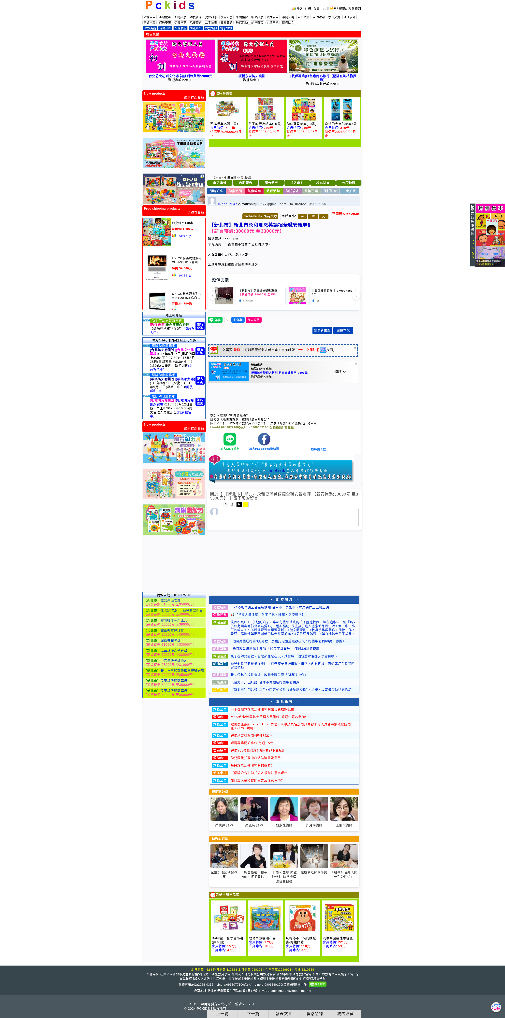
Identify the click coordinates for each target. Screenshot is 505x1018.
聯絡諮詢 (314, 1014)
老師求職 (149, 22)
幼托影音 (257, 22)
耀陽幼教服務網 (350, 8)
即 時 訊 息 (284, 599)
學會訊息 (226, 17)
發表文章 (284, 1014)
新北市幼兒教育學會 (167, 320)
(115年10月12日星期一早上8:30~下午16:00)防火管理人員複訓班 (172, 408)
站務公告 (149, 17)
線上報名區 (174, 315)
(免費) (320, 350)
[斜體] (232, 504)
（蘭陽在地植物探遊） (172, 328)
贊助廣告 (273, 17)
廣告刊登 (219, 978)
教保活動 (242, 22)
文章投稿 (186, 978)
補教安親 (165, 22)
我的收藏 (345, 1014)
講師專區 (165, 28)
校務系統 (180, 28)
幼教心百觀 (220, 838)
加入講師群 (202, 978)
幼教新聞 (196, 17)
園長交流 (303, 17)
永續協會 (242, 17)
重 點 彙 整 (284, 701)
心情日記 (273, 22)
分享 (238, 320)
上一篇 (222, 1014)
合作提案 (234, 978)
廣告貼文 (288, 22)
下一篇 (253, 1014)
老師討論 (319, 17)
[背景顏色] (246, 504)
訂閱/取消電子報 (314, 978)
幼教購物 (211, 28)
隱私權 (297, 978)
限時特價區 (224, 93)
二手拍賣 (211, 22)
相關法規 (288, 17)
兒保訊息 (211, 17)
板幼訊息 (257, 17)
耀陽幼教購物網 (280, 978)
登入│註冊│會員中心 (312, 8)
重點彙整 (165, 17)
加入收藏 (254, 319)
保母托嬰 (180, 22)
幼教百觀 (150, 28)
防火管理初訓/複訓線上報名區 (174, 340)
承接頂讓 (196, 22)
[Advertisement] (174, 565)
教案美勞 (226, 22)
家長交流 (334, 17)
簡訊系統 (196, 28)
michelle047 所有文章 (260, 216)
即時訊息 (180, 17)
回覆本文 (343, 330)
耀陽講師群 (220, 791)
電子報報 (226, 28)
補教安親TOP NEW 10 (174, 595)
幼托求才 (349, 17)
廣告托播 (152, 34)
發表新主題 (322, 330)
